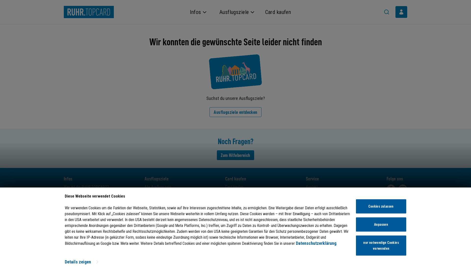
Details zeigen (78, 261)
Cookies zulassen (380, 206)
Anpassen (381, 224)
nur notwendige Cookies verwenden (381, 245)
